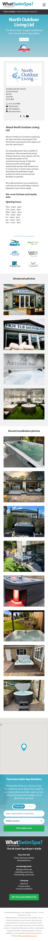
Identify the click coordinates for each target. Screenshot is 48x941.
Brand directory (24, 860)
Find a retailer (10, 11)
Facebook (20, 116)
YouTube (27, 116)
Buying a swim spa (24, 869)
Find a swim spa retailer (24, 858)
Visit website (13, 109)
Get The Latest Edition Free (24, 897)
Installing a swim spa (24, 872)
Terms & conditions (24, 889)
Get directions (14, 111)
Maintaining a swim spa (24, 874)
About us (24, 883)
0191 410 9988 (14, 103)
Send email (13, 106)
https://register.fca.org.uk (28, 936)
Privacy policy (24, 886)
